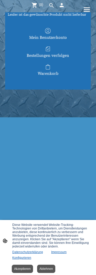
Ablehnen (46, 269)
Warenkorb (48, 73)
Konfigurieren (21, 258)
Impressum (59, 252)
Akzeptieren (22, 269)
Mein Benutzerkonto (48, 37)
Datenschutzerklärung (27, 252)
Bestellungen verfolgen (48, 55)
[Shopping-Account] (62, 5)
